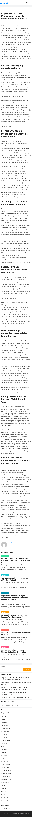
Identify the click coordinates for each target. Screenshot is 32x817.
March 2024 (4, 798)
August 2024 (5, 783)
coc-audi (4, 3)
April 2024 (4, 795)
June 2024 (4, 789)
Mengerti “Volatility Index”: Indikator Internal (16, 633)
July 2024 (4, 786)
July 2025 (4, 749)
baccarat (10, 51)
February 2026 (5, 728)
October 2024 (5, 776)
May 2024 (4, 792)
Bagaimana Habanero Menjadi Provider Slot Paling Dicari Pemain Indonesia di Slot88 (14, 597)
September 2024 (6, 780)
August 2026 (5, 713)
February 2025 (5, 764)
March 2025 (4, 761)
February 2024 (5, 801)
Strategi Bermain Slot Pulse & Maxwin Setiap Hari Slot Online (13, 651)
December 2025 (6, 734)
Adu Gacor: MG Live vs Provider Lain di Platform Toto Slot (15, 579)
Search (3, 667)
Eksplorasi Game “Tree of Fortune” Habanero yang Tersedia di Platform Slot (15, 560)
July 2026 (4, 716)
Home (2, 8)
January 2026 (5, 731)
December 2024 (6, 770)
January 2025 (5, 767)
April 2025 (4, 758)
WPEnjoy (27, 813)
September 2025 (6, 743)
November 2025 (6, 737)
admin (10, 543)
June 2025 (4, 752)
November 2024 (6, 773)
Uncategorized (8, 8)
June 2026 (4, 719)
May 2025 (4, 755)
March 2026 (4, 725)
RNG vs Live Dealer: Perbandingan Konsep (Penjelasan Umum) (14, 616)
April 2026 (4, 722)
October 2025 (5, 740)
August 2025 (5, 746)
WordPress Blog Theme (17, 813)
